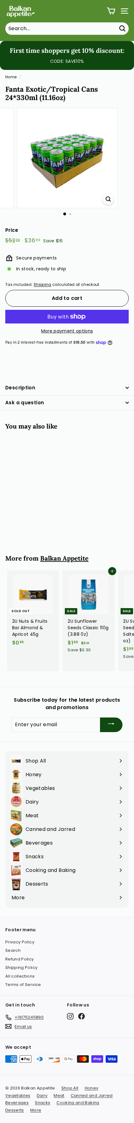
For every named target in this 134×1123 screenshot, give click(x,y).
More (35, 1110)
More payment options (67, 331)
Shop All (70, 1088)
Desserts (14, 1110)
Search (13, 950)
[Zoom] (108, 199)
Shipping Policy (21, 967)
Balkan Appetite (64, 558)
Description (20, 387)
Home (11, 77)
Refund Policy (19, 959)
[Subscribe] (111, 724)
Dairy (42, 1095)
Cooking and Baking (77, 1103)
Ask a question (24, 402)
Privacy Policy (19, 942)
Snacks (42, 1103)
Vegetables (18, 1095)
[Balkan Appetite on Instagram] (70, 1016)
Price (11, 230)
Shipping (42, 284)
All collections (20, 976)
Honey (91, 1088)
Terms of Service (23, 985)
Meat (59, 1095)
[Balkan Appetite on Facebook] (81, 1016)
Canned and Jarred (92, 1095)
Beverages (17, 1103)
